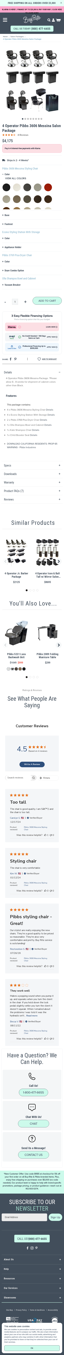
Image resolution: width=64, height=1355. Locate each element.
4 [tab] (37, 590)
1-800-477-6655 (33, 1092)
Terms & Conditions (37, 1310)
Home (5, 37)
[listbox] (32, 194)
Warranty (9, 482)
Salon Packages (17, 37)
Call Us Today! (32, 28)
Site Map (9, 1310)
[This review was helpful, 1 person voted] (45, 835)
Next (59, 561)
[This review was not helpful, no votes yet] (51, 835)
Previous (5, 561)
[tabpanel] (32, 414)
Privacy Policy (21, 1310)
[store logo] (32, 18)
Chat (33, 1123)
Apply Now (51, 337)
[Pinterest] (36, 1248)
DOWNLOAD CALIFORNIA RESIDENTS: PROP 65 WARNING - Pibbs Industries (32, 445)
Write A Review (32, 764)
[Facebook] (27, 1248)
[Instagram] (32, 1248)
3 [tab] (34, 590)
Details (8, 372)
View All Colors (15, 178)
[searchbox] (18, 777)
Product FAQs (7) (14, 491)
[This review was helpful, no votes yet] (45, 890)
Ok (32, 1348)
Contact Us (34, 1155)
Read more (31, 1015)
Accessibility (53, 1310)
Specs (7, 465)
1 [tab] (27, 590)
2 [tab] (30, 590)
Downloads (10, 474)
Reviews (9, 499)
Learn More (51, 327)
